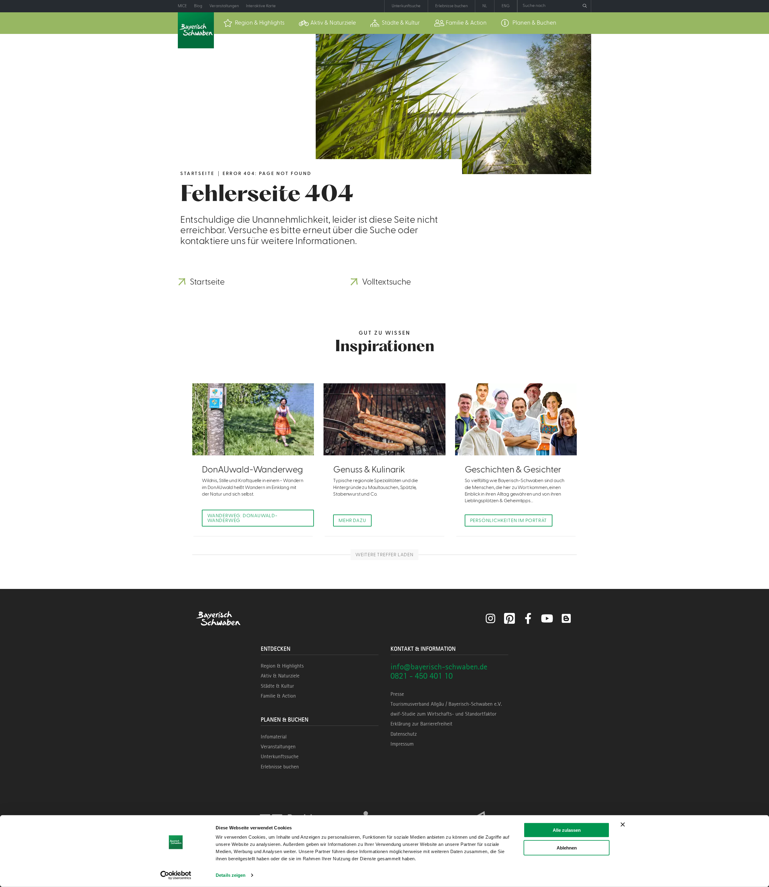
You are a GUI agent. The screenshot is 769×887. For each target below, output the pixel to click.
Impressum (402, 744)
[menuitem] (253, 23)
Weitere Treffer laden (384, 554)
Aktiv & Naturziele (280, 676)
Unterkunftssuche (280, 756)
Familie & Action (278, 696)
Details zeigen (230, 875)
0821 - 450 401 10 (422, 675)
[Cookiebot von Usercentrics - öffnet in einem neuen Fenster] (176, 875)
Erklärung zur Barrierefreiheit (421, 724)
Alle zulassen (567, 830)
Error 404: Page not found (267, 173)
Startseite (197, 173)
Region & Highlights (282, 666)
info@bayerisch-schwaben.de (439, 666)
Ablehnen (567, 847)
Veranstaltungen (278, 747)
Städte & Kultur (277, 686)
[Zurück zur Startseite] (196, 30)
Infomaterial (274, 737)
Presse (397, 694)
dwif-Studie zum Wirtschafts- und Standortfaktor (444, 714)
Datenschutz (404, 734)
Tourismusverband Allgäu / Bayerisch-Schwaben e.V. (446, 704)
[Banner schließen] (623, 824)
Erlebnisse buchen (280, 767)
